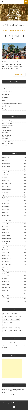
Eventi (12, 31)
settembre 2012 (6, 244)
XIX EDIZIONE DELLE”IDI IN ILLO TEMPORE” (8, 137)
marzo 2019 (5, 177)
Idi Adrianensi (20, 33)
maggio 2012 (5, 255)
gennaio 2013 (6, 235)
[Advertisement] (12, 368)
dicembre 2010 (6, 287)
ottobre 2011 (5, 261)
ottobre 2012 (6, 241)
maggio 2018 (5, 180)
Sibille (5, 327)
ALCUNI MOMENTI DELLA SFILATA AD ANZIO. (8, 143)
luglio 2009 (5, 296)
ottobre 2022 (6, 169)
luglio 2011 (5, 270)
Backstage (6, 313)
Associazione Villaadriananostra (11, 343)
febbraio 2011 (6, 281)
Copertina (6, 31)
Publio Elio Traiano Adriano (11, 325)
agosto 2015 (5, 195)
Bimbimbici (5, 94)
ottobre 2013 (6, 218)
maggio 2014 (5, 215)
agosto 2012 (5, 247)
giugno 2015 (5, 200)
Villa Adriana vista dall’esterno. (7, 131)
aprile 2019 (5, 174)
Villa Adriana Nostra (16, 330)
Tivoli (11, 327)
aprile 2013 (5, 229)
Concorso (18, 316)
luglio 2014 (5, 212)
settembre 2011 (6, 264)
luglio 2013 (5, 226)
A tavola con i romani (8, 86)
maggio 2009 (6, 301)
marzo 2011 (5, 278)
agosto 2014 (5, 209)
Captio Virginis (7, 316)
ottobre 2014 (6, 206)
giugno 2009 (5, 299)
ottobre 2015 (6, 192)
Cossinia (5, 319)
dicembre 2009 (6, 293)
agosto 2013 (5, 224)
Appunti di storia (7, 91)
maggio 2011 (5, 275)
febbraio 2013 (6, 232)
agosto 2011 (5, 267)
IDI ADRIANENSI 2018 (14, 37)
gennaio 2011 (5, 284)
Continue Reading (19, 74)
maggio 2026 (6, 160)
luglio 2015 (5, 198)
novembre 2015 (6, 189)
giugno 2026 (5, 157)
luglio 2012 (5, 249)
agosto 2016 (5, 186)
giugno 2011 (5, 273)
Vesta (17, 327)
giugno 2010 (5, 290)
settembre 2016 (6, 183)
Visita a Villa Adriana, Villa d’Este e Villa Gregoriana (8, 125)
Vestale (5, 330)
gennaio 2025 (6, 163)
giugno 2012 (5, 252)
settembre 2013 (6, 221)
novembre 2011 (6, 258)
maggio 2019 (5, 172)
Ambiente (5, 88)
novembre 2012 (6, 238)
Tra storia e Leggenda (8, 121)
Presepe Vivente (7, 109)
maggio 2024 (6, 166)
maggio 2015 (5, 203)
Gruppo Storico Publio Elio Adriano (12, 103)
